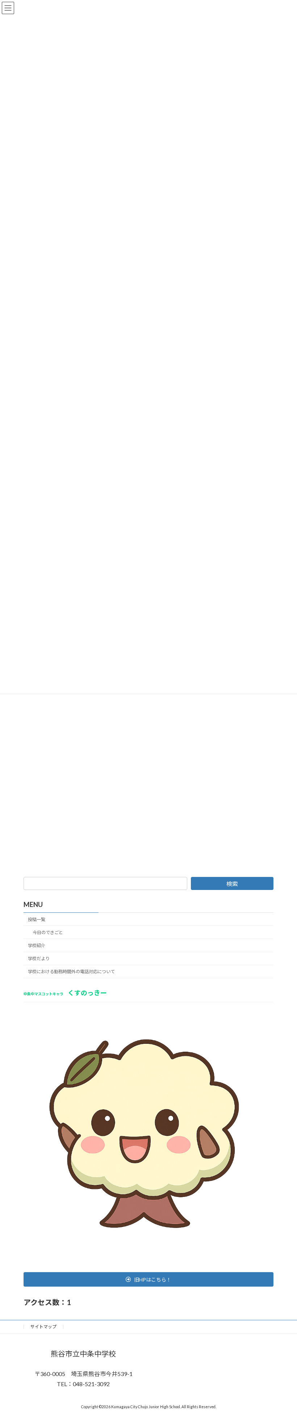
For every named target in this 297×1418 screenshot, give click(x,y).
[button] (148, 1279)
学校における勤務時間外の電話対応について (71, 971)
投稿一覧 (36, 919)
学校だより (39, 958)
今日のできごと (48, 932)
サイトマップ (43, 1326)
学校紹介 (36, 945)
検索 (232, 883)
